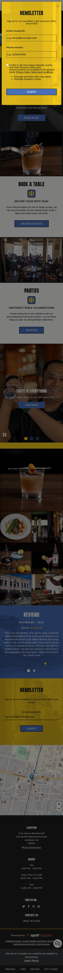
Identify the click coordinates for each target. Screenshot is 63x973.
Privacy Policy (23, 72)
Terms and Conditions (42, 72)
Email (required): (15, 31)
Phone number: (14, 47)
